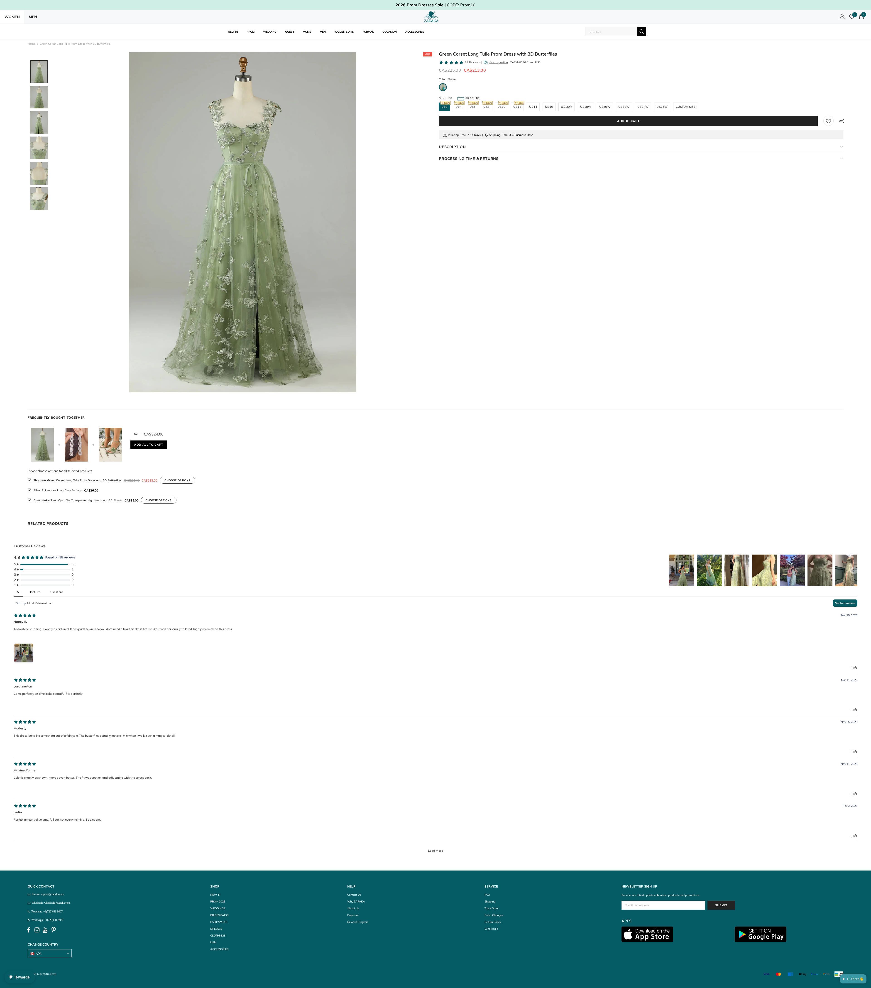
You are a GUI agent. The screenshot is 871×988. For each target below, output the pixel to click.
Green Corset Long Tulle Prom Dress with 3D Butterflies (78, 480)
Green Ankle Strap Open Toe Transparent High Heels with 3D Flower (78, 500)
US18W (585, 106)
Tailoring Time (457, 135)
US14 (533, 106)
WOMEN (12, 17)
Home (31, 43)
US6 (473, 106)
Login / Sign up (841, 18)
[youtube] (45, 930)
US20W (604, 106)
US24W (642, 106)
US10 (501, 106)
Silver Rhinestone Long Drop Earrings (58, 490)
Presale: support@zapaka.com (47, 894)
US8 (486, 106)
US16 (549, 106)
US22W (623, 106)
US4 (458, 106)
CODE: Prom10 (435, 4)
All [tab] (18, 592)
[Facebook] (28, 930)
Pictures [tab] (35, 592)
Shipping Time (498, 135)
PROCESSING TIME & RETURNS (469, 158)
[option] (242, 222)
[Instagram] (37, 930)
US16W (566, 106)
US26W (662, 106)
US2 (444, 106)
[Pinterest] (54, 930)
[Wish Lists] (828, 121)
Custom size (685, 106)
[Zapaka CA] (432, 16)
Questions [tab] (56, 592)
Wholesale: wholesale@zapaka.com (50, 902)
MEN (33, 17)
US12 (517, 106)
